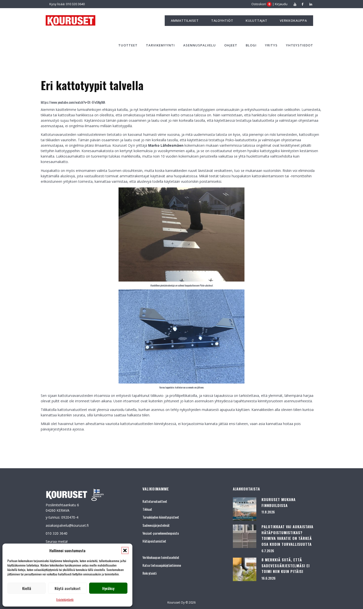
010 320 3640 (56, 533)
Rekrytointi (149, 573)
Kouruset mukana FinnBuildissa (279, 502)
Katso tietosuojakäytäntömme (161, 565)
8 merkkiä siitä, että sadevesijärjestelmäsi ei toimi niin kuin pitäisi (286, 565)
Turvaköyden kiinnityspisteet (160, 517)
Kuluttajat (256, 20)
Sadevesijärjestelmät (156, 525)
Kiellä (26, 588)
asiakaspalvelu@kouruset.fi (67, 525)
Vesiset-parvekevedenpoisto (160, 533)
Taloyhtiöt (222, 20)
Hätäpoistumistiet (154, 541)
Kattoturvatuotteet (154, 501)
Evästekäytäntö (65, 599)
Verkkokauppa (293, 20)
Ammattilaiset (185, 20)
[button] (124, 550)
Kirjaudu (281, 4)
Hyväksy (108, 588)
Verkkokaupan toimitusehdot (160, 557)
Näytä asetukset (68, 588)
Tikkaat (147, 509)
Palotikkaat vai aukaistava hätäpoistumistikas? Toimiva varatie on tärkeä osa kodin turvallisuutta (287, 535)
